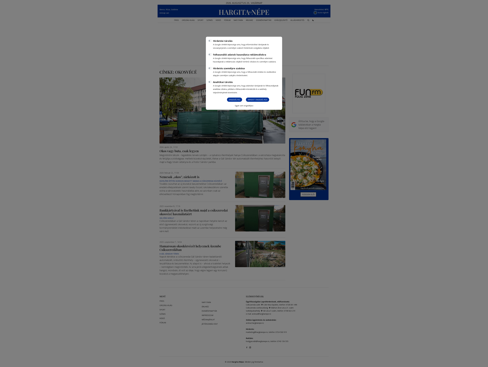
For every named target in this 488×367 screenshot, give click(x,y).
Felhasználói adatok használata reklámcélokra (239, 54)
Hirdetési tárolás (222, 40)
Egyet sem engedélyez (244, 105)
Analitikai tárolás (223, 82)
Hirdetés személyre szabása (229, 68)
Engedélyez (234, 99)
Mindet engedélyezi (257, 99)
